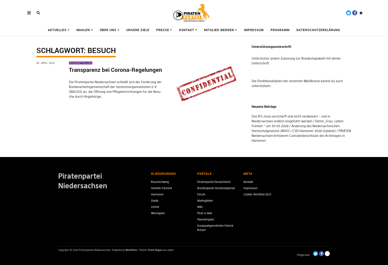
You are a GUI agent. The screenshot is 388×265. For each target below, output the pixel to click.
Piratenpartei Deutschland (213, 182)
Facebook (354, 12)
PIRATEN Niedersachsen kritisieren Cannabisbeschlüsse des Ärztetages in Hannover (301, 135)
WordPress (131, 249)
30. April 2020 (45, 63)
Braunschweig (160, 182)
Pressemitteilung (80, 63)
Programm (280, 30)
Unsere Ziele (137, 30)
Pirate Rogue (155, 249)
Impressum (254, 30)
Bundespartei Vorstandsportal (216, 188)
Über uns (108, 30)
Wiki (199, 207)
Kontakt (186, 30)
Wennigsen (158, 213)
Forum (201, 194)
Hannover (157, 194)
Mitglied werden (219, 30)
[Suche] (38, 12)
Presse (162, 30)
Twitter (348, 12)
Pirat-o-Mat (204, 213)
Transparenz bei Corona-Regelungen (115, 69)
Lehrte (155, 207)
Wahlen (83, 30)
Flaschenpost (205, 219)
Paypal (361, 12)
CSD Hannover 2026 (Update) (314, 131)
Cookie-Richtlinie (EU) (257, 194)
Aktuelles (57, 30)
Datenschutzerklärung (318, 30)
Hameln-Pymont (161, 188)
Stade (154, 200)
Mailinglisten (205, 200)
